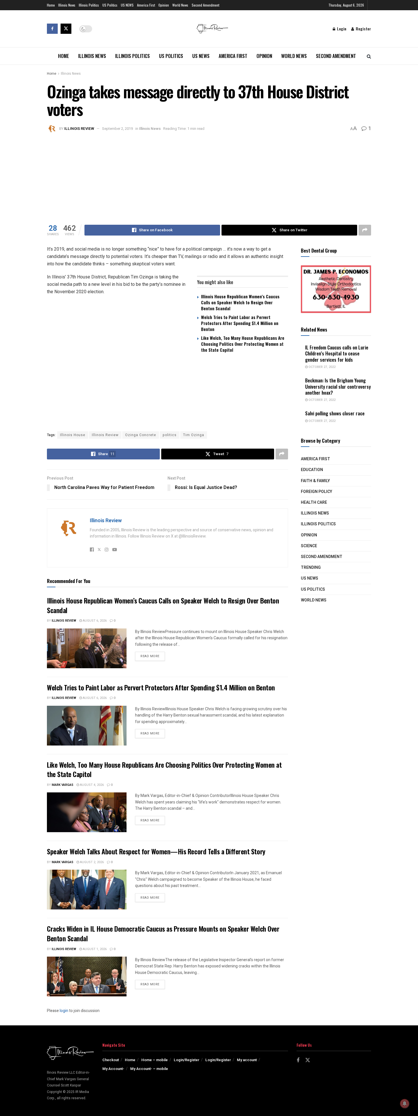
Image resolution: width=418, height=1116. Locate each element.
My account (247, 1060)
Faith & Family (315, 481)
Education (312, 470)
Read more (152, 656)
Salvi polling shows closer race (335, 413)
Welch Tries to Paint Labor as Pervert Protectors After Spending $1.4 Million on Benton (239, 323)
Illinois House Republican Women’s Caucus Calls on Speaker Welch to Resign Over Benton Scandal (240, 302)
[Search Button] (369, 55)
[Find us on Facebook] (52, 29)
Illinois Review (79, 128)
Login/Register (186, 1060)
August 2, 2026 (91, 862)
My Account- (113, 1068)
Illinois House (72, 435)
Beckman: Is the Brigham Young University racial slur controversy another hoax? (338, 386)
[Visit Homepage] (212, 29)
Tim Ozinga (193, 435)
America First (146, 5)
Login (341, 29)
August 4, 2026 (91, 784)
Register (363, 29)
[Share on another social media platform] (365, 230)
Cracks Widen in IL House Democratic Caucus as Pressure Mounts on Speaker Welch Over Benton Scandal (163, 933)
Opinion (163, 5)
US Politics (109, 5)
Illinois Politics (89, 5)
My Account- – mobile (149, 1068)
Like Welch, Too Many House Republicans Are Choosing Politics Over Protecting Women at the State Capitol (242, 344)
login (64, 1011)
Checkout (110, 1060)
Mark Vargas (62, 784)
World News (180, 5)
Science (309, 546)
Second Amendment (205, 5)
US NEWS (127, 5)
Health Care (314, 502)
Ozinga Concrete (140, 435)
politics (170, 435)
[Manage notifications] (404, 1103)
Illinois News (66, 5)
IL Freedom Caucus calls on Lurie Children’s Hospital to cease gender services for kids (336, 353)
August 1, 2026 (94, 949)
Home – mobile (154, 1060)
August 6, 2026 (94, 620)
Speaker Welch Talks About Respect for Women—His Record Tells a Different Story (156, 851)
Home (51, 5)
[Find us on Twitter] (66, 29)
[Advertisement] (209, 176)
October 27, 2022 (322, 367)
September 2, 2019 (117, 128)
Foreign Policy (316, 492)
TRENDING (311, 568)
